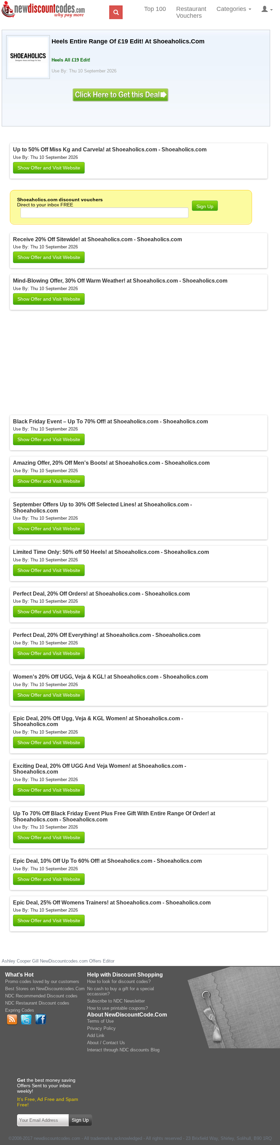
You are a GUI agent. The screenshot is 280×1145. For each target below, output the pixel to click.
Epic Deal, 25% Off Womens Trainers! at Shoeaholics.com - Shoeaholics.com (112, 902)
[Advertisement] (98, 364)
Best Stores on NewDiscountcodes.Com (45, 988)
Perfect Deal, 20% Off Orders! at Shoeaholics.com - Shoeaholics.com (101, 594)
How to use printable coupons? (117, 1008)
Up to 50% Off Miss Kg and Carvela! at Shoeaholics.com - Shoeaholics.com (110, 149)
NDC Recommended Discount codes (41, 995)
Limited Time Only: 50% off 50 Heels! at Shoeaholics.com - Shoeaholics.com (111, 552)
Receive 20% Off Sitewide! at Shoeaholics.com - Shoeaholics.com (97, 239)
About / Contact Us (106, 1042)
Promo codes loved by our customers (42, 981)
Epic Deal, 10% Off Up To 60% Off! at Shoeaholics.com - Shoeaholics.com (107, 861)
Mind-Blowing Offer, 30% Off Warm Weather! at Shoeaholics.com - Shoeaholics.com (120, 281)
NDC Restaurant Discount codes (37, 1003)
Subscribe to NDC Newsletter (116, 1001)
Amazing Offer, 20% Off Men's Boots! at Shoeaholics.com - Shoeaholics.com (111, 463)
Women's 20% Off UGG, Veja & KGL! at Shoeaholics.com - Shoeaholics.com (110, 677)
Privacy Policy (101, 1028)
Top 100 (155, 8)
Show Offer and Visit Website (48, 168)
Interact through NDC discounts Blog (123, 1049)
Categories (232, 8)
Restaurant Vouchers (191, 12)
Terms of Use (100, 1021)
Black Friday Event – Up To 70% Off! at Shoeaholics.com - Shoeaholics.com (110, 421)
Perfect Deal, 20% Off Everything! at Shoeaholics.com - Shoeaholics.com (106, 635)
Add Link (95, 1035)
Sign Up (204, 206)
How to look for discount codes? (119, 981)
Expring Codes (19, 1010)
